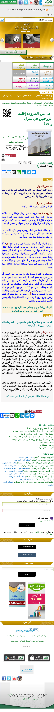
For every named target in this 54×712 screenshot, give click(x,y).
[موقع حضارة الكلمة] (33, 73)
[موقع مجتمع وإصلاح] (47, 73)
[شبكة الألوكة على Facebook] (20, 2)
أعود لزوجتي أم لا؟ (45, 448)
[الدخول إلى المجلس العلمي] (36, 57)
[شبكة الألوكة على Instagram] (36, 2)
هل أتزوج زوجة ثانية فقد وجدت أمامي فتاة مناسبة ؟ (31, 437)
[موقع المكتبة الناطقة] (47, 86)
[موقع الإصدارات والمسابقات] (33, 86)
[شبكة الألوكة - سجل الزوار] (33, 10)
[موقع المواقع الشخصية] (33, 79)
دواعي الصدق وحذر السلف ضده (40, 476)
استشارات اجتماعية (9, 96)
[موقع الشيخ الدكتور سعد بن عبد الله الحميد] (27, 28)
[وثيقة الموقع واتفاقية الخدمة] (17, 11)
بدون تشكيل (45, 165)
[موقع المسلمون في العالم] (47, 79)
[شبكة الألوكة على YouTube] (31, 2)
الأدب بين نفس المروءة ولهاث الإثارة (38, 465)
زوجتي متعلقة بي (46, 445)
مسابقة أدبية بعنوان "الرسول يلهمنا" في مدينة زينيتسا (27, 641)
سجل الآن (49, 534)
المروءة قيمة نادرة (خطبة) (42, 460)
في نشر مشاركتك (27, 546)
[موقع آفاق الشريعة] (33, 66)
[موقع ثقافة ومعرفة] (19, 66)
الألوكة (9, 695)
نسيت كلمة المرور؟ (46, 521)
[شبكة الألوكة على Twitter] (26, 2)
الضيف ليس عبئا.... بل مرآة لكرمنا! (38, 474)
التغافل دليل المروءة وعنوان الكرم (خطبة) (35, 463)
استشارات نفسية (35, 96)
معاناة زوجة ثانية (46, 442)
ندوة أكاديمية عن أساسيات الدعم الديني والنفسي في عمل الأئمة (27, 635)
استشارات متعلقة (16, 142)
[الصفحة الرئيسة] (52, 10)
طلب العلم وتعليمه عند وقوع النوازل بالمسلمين (33, 482)
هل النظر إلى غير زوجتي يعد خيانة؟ (38, 471)
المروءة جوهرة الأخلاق (44, 457)
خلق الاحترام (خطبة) (45, 479)
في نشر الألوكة (27, 554)
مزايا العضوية (37, 532)
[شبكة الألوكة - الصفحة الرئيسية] (41, 11)
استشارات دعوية (23, 96)
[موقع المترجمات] (19, 86)
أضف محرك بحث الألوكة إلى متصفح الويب (27, 699)
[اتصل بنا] (50, 15)
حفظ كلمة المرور (42, 518)
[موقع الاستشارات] (19, 73)
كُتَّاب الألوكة (26, 623)
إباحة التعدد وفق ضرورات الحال (40, 428)
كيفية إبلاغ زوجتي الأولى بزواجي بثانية (37, 434)
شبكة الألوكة (48, 103)
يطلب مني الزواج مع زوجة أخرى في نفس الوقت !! (32, 439)
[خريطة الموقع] (49, 10)
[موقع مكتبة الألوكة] (19, 79)
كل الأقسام (47, 96)
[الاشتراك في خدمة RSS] (46, 10)
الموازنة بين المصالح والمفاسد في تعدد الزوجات (33, 431)
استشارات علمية (47, 98)
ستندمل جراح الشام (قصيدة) (41, 468)
